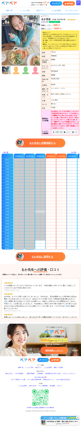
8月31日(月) (72, 156)
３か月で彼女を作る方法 (63, 379)
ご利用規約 (40, 373)
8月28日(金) (40, 156)
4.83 (43, 22)
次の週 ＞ (74, 152)
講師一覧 (9, 10)
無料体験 (70, 3)
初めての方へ (9, 373)
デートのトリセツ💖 (40, 377)
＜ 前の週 (5, 152)
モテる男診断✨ (20, 373)
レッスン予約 (25, 10)
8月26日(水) (19, 156)
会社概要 (52, 386)
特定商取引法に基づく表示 (53, 373)
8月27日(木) (30, 156)
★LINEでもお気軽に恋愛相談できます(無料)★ (40, 407)
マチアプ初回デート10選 (18, 379)
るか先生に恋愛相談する (42, 142)
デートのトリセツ (71, 10)
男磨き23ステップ (48, 379)
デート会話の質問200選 (34, 379)
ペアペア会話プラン (54, 22)
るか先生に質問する (42, 256)
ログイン (57, 3)
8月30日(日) (61, 156)
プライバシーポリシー (69, 373)
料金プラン (40, 10)
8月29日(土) (51, 156)
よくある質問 (56, 10)
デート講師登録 (43, 386)
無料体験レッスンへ (54, 350)
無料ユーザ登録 (58, 367)
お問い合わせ (32, 386)
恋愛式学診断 (30, 373)
